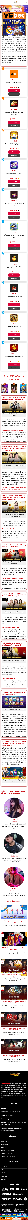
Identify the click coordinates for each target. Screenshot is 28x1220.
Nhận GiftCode (13, 87)
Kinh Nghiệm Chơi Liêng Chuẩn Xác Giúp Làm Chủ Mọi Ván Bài (14, 1056)
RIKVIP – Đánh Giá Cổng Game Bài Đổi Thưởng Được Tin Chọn (14, 948)
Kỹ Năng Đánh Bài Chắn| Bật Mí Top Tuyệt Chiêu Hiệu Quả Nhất (14, 975)
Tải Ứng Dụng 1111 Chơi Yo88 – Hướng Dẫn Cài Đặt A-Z (14, 921)
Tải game (14, 90)
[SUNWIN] (14, 103)
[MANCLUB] (14, 347)
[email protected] (9, 1119)
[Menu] (2, 3)
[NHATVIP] (14, 258)
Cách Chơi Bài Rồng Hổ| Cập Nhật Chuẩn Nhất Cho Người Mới (14, 1002)
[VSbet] (14, 73)
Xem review (14, 94)
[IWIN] (14, 317)
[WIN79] (14, 226)
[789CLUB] (14, 165)
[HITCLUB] (14, 135)
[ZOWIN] (14, 288)
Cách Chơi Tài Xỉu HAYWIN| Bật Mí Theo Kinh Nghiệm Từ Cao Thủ (14, 1029)
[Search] (26, 2)
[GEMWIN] (14, 194)
